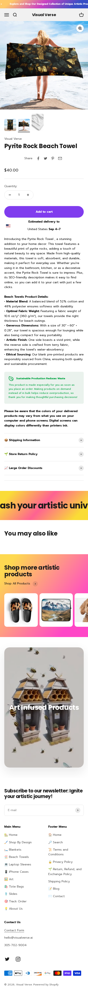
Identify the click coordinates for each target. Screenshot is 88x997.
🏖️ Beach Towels (16, 857)
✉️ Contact (56, 896)
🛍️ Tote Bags (14, 886)
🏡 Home (11, 835)
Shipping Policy (59, 881)
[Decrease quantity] (9, 195)
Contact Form (14, 930)
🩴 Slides (10, 894)
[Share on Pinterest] (52, 158)
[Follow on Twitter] (7, 959)
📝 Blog (53, 888)
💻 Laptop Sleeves (17, 864)
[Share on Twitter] (45, 158)
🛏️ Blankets (12, 849)
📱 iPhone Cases (16, 872)
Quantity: (10, 186)
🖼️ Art (8, 879)
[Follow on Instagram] (18, 959)
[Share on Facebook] (38, 158)
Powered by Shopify (46, 984)
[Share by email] (60, 158)
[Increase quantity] (28, 195)
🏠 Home (55, 835)
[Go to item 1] (10, 125)
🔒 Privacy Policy (60, 862)
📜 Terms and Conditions (58, 852)
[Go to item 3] (38, 123)
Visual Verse (13, 139)
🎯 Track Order (15, 901)
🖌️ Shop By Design (18, 842)
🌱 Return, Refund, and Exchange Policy (65, 871)
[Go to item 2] (24, 125)
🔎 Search (55, 842)
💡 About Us (13, 908)
